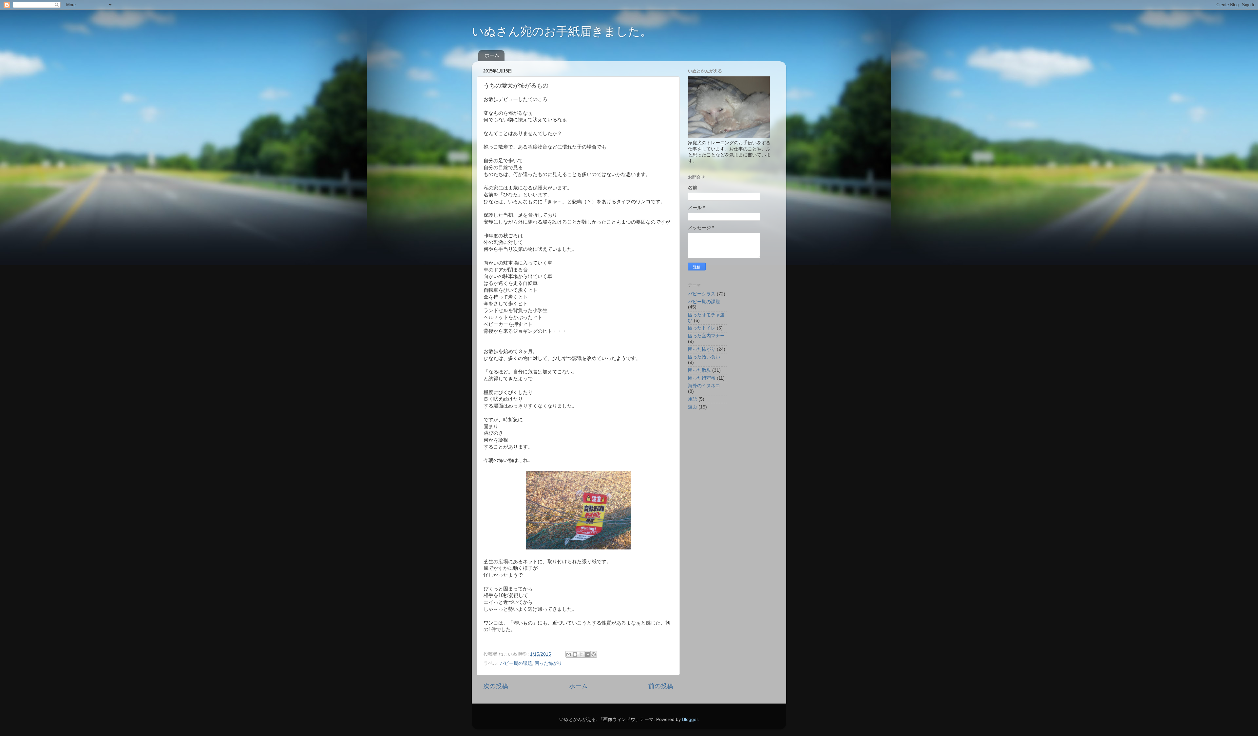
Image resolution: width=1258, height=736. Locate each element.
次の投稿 (495, 686)
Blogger (690, 719)
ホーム (492, 55)
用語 (692, 399)
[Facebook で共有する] (587, 654)
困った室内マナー (706, 335)
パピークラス (701, 293)
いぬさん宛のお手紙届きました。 (562, 31)
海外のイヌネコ (704, 385)
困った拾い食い (704, 356)
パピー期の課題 (516, 663)
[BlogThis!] (575, 654)
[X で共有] (581, 654)
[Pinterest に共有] (593, 654)
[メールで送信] (568, 654)
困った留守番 (701, 378)
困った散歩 (699, 370)
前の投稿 (660, 686)
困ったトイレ (701, 328)
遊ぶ (692, 407)
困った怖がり (548, 663)
